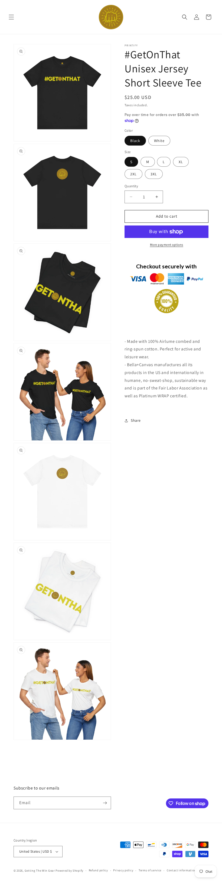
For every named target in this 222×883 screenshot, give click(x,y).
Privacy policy (123, 870)
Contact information (181, 870)
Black (135, 140)
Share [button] (136, 420)
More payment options (166, 245)
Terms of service (150, 870)
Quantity (131, 186)
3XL (154, 174)
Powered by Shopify (69, 870)
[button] (11, 17)
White (159, 140)
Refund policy (98, 870)
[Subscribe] (105, 803)
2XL (133, 174)
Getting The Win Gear (40, 870)
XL (181, 161)
